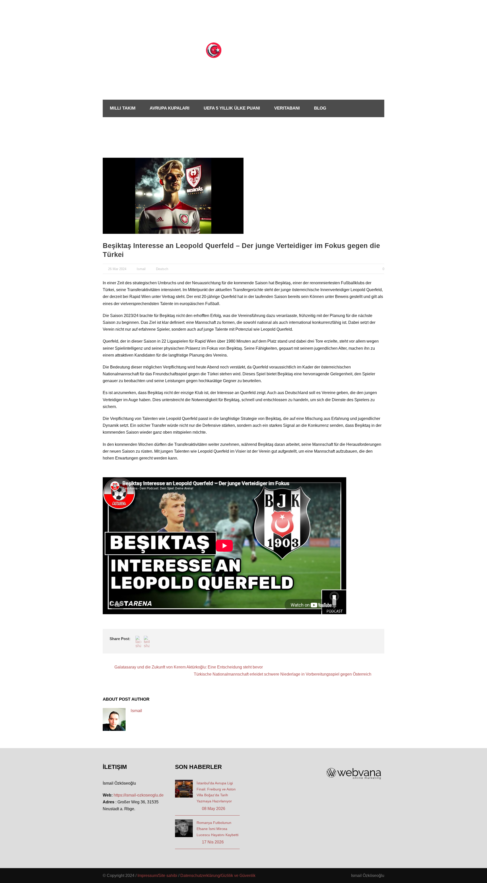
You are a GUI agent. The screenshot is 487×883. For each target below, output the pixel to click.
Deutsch (162, 269)
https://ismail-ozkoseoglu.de (139, 795)
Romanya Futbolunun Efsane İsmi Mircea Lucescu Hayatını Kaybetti (217, 829)
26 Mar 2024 (117, 269)
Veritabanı (287, 108)
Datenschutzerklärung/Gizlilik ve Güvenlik (217, 875)
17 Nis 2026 (213, 842)
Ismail (141, 269)
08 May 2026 (213, 808)
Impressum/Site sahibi (157, 875)
